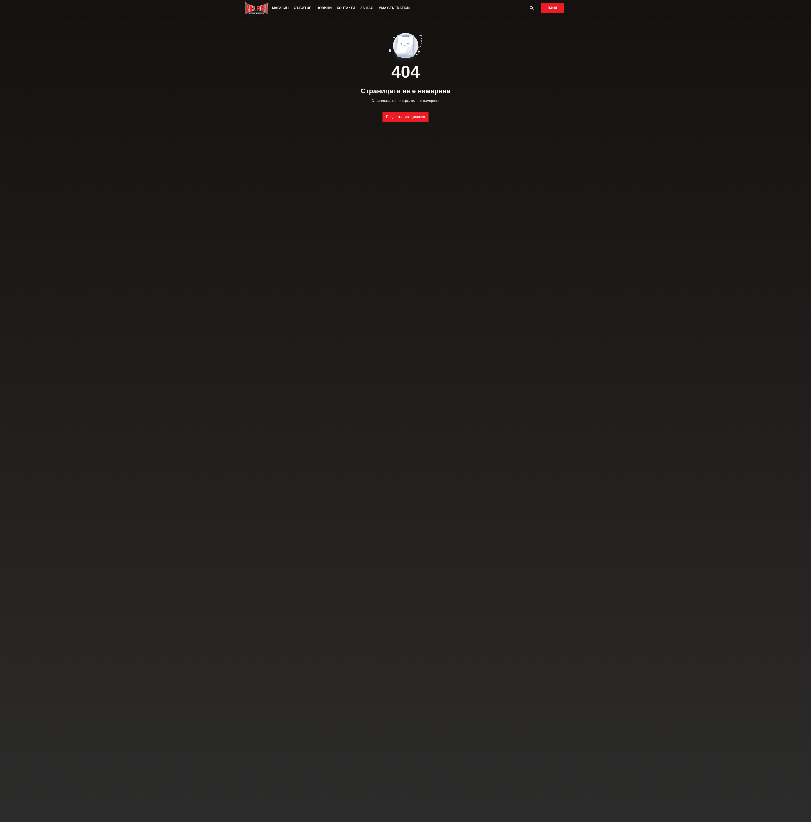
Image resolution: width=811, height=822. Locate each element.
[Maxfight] (257, 8)
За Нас (366, 8)
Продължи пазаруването (405, 117)
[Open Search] (532, 8)
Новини (324, 8)
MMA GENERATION (394, 8)
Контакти (346, 8)
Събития (303, 8)
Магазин (280, 8)
